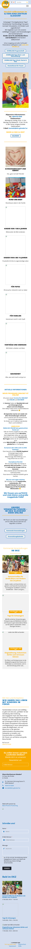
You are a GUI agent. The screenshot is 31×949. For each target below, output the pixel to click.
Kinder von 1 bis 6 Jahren (15, 228)
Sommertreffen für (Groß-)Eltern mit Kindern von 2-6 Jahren (15, 578)
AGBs (19, 946)
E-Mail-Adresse (7, 837)
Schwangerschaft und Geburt (15, 170)
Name (4, 828)
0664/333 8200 (6, 744)
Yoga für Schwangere (15, 616)
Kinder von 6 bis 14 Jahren (15, 258)
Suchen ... (27, 2)
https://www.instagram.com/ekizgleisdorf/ (12, 2)
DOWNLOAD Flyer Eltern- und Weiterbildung (15, 55)
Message (5, 845)
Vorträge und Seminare (15, 345)
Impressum (12, 946)
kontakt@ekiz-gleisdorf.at (12, 788)
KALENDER (15, 136)
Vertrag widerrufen (10, 944)
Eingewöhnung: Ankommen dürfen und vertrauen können (15, 655)
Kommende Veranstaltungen (15, 530)
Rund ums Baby (15, 199)
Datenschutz (22, 944)
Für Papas (15, 287)
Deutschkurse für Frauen (15, 66)
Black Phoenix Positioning (10, 805)
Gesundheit (15, 374)
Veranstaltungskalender (15, 536)
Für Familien (15, 316)
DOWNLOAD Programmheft (15, 51)
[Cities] (14, 2)
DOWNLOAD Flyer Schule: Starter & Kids (15, 60)
